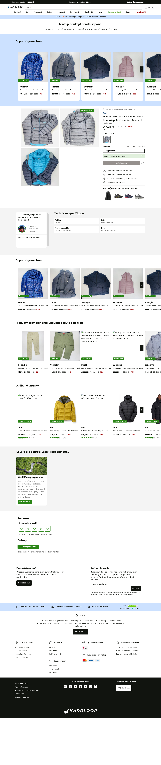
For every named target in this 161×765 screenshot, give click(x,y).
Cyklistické (89, 12)
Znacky (128, 12)
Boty (27, 12)
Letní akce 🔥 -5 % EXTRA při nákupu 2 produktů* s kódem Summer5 (80, 17)
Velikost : (107, 146)
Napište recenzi (108, 123)
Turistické (38, 12)
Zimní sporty (75, 12)
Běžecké (50, 12)
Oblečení (17, 12)
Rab (105, 113)
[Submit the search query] (140, 7)
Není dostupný (121, 163)
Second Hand (115, 12)
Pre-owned (109, 109)
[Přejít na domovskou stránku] (104, 109)
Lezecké (62, 12)
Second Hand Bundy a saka (123, 109)
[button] (40, 128)
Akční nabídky (142, 12)
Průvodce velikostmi (136, 146)
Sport (100, 12)
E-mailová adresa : (99, 584)
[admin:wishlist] (142, 163)
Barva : (109, 133)
